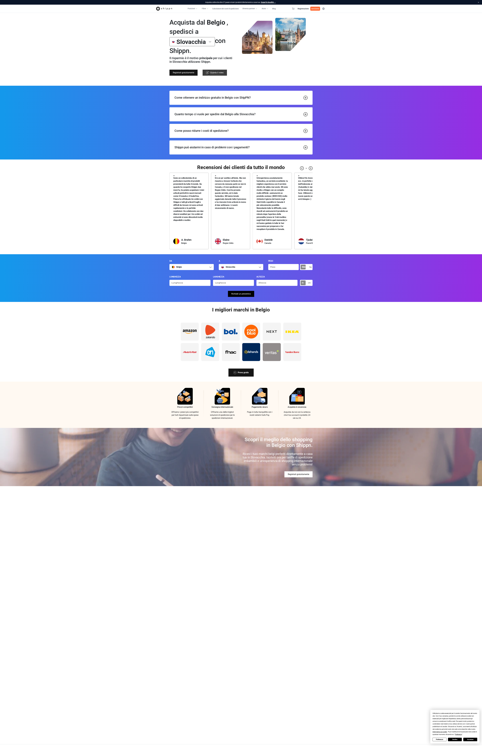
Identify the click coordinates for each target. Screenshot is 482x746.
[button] (440, 732)
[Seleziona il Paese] (210, 41)
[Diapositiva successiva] (311, 168)
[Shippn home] (164, 9)
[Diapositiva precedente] (302, 168)
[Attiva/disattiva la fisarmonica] (306, 98)
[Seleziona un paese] (210, 267)
